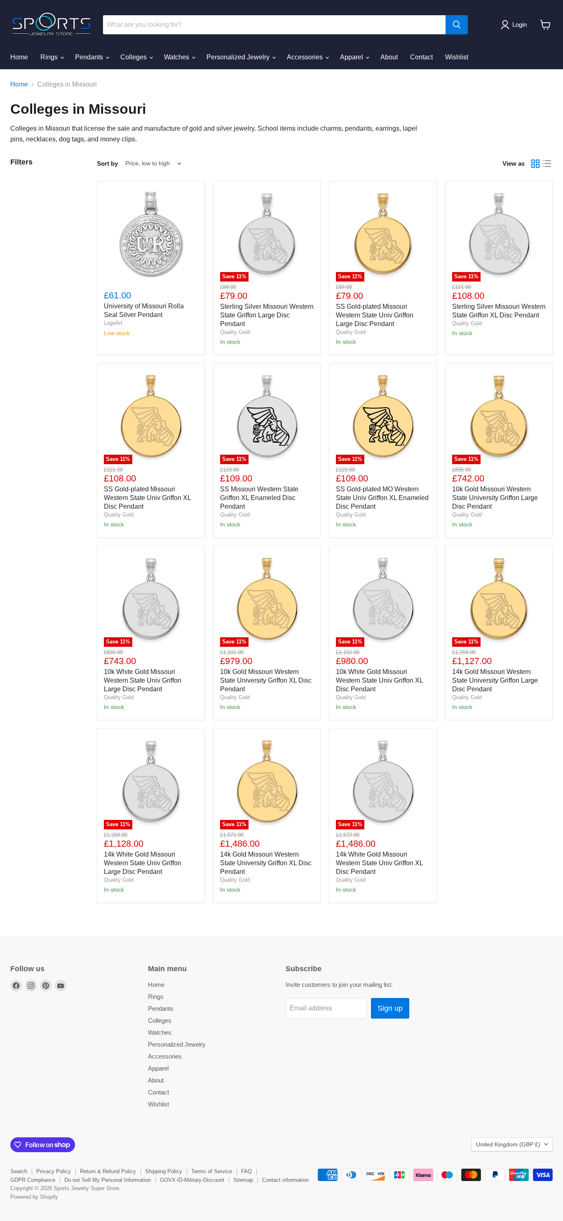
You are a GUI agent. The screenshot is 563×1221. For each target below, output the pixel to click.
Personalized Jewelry (238, 57)
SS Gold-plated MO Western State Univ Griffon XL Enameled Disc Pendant (382, 498)
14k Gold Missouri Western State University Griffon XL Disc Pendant (266, 863)
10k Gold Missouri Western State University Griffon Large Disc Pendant (495, 498)
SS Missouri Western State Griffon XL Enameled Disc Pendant (259, 498)
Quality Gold (235, 332)
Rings (49, 57)
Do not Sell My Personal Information (107, 1180)
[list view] (547, 163)
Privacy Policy (53, 1171)
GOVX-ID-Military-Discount (192, 1180)
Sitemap (243, 1180)
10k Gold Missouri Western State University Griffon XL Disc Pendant (266, 680)
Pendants (90, 57)
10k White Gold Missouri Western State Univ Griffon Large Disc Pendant (142, 680)
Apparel (352, 57)
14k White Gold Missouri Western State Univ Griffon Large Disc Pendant (142, 863)
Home (19, 57)
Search (18, 1171)
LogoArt (113, 323)
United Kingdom (508, 1144)
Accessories (305, 57)
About (389, 57)
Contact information (285, 1180)
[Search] (457, 24)
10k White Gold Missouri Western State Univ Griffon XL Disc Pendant (379, 680)
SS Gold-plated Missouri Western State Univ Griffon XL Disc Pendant (147, 498)
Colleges (134, 57)
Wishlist (456, 57)
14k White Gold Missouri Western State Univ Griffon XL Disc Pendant (379, 863)
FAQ (246, 1171)
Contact (421, 57)
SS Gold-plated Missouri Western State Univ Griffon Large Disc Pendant (374, 315)
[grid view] (535, 163)
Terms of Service (211, 1171)
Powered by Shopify (34, 1197)
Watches (177, 57)
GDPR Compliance (32, 1180)
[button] (515, 25)
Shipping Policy (163, 1171)
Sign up (390, 1008)
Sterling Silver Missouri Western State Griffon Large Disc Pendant (267, 315)
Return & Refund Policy (108, 1171)
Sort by (107, 163)
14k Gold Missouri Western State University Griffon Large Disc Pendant (495, 680)
